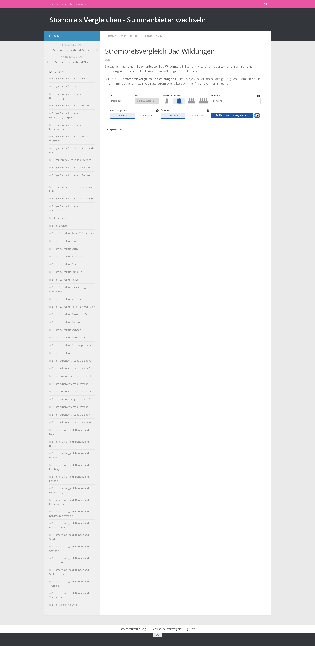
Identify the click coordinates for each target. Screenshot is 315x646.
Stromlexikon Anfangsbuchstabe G (71, 391)
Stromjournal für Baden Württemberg (73, 233)
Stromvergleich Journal (64, 604)
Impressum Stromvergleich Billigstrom (173, 629)
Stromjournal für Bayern (65, 241)
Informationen (60, 217)
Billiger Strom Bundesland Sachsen (71, 167)
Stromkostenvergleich (59, 4)
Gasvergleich (83, 4)
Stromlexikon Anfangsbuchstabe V (71, 414)
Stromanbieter (60, 225)
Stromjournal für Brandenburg (69, 256)
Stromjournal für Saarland (66, 322)
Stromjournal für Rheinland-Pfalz (70, 314)
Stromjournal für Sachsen (66, 329)
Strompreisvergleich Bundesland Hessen (133, 36)
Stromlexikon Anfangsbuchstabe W (71, 422)
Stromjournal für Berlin (65, 248)
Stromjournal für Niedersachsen (70, 299)
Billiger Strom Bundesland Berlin (70, 86)
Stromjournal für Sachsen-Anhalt (70, 337)
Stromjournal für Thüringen (67, 352)
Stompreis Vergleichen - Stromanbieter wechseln (127, 19)
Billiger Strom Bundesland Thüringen (72, 198)
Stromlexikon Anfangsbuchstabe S (71, 399)
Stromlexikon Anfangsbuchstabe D (71, 376)
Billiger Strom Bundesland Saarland (71, 159)
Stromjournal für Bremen (66, 264)
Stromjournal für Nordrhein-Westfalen (73, 306)
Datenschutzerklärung (133, 629)
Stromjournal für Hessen (66, 279)
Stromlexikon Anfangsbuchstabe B (71, 368)
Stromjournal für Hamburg (67, 271)
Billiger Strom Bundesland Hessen (71, 105)
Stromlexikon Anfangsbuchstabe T (71, 406)
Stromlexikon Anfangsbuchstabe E (71, 383)
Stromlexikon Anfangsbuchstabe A (71, 360)
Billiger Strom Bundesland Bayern (70, 78)
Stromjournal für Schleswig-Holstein (72, 345)
